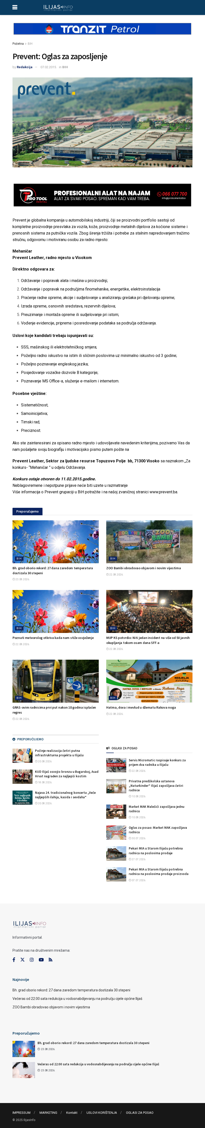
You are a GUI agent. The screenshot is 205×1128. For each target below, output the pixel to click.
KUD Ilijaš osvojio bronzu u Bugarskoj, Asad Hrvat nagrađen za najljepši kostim (66, 774)
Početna (18, 43)
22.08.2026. (116, 574)
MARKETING (48, 1113)
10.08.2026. (138, 796)
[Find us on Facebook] (13, 960)
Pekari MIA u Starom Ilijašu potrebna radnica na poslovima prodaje (156, 850)
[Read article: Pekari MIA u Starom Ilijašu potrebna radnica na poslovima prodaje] (116, 853)
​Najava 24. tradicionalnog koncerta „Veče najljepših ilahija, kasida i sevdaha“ (65, 795)
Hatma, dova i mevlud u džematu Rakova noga (141, 707)
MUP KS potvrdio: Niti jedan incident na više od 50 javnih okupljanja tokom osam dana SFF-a (148, 640)
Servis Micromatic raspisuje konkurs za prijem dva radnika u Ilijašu (157, 762)
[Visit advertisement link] (102, 32)
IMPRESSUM (21, 1113)
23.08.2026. (22, 579)
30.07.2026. (138, 838)
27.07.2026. (138, 859)
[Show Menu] (14, 7)
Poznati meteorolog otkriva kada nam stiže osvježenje (53, 637)
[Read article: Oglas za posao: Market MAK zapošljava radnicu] (116, 833)
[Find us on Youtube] (41, 960)
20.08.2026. (45, 761)
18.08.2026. (45, 782)
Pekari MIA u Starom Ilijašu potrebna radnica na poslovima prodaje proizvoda (158, 871)
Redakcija (24, 67)
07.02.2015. (48, 67)
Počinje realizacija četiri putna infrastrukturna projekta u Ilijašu (59, 753)
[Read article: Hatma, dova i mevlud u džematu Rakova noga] (149, 681)
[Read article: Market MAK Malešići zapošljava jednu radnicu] (116, 812)
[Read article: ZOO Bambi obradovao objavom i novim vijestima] (149, 542)
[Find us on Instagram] (32, 960)
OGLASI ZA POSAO (140, 1113)
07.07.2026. (138, 880)
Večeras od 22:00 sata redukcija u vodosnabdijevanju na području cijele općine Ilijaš (77, 999)
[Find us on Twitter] (22, 960)
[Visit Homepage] (58, 7)
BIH (30, 43)
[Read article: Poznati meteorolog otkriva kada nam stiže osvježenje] (55, 611)
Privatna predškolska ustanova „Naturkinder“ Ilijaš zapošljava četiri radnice (156, 785)
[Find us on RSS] (50, 960)
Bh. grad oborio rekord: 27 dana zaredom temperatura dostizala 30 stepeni (71, 990)
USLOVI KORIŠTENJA (101, 1113)
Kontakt (72, 1113)
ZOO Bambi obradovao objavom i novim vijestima (143, 568)
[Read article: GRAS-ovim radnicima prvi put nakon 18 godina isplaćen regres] (55, 681)
